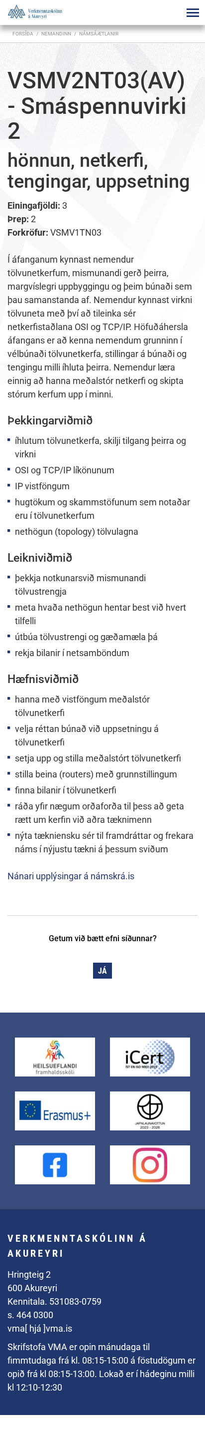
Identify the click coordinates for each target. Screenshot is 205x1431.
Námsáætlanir (98, 33)
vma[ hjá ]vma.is (39, 1328)
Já (102, 971)
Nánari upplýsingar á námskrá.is (70, 876)
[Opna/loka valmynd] (192, 12)
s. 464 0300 (30, 1315)
